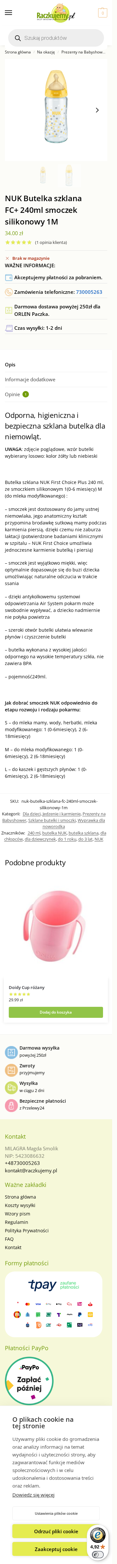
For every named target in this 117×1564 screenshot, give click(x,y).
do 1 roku (67, 839)
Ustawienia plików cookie (56, 1513)
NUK (99, 839)
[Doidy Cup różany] (56, 926)
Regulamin (16, 1222)
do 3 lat (85, 839)
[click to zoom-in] (56, 110)
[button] (102, 12)
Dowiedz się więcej (33, 1494)
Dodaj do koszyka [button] (56, 1012)
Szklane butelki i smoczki (52, 820)
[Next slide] (97, 110)
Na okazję (46, 52)
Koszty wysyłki (20, 1205)
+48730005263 (22, 1163)
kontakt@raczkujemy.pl (31, 1170)
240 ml (34, 833)
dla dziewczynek (40, 839)
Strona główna (18, 52)
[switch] (98, 1554)
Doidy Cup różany (27, 987)
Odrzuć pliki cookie (56, 1531)
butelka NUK (54, 833)
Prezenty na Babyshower (83, 52)
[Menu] (14, 13)
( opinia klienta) (51, 242)
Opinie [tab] (16, 394)
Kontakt (13, 1247)
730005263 (89, 292)
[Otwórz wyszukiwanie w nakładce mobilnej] (56, 38)
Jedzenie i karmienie (62, 814)
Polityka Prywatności (27, 1230)
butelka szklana (83, 833)
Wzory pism (17, 1214)
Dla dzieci (32, 814)
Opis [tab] (10, 364)
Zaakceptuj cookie (56, 1549)
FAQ (9, 1239)
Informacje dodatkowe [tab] (30, 379)
